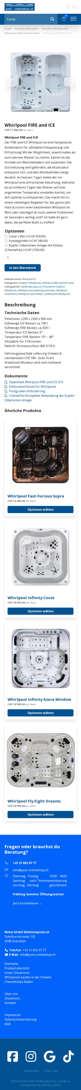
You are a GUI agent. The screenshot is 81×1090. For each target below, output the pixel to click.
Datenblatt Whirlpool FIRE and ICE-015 (36, 382)
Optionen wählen (41, 509)
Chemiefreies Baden (19, 982)
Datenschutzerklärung (21, 1019)
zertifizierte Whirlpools (57, 294)
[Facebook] (12, 1056)
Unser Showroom (17, 973)
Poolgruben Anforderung (27, 391)
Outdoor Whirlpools (55, 28)
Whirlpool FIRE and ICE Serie (22, 33)
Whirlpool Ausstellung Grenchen (36, 290)
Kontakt (10, 1003)
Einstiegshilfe (28, 241)
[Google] (50, 1056)
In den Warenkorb (22, 268)
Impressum (13, 1015)
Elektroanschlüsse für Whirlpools (32, 386)
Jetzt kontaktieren (25, 903)
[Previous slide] (12, 82)
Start (8, 28)
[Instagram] (30, 1056)
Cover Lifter (27, 236)
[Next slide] (68, 82)
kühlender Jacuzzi (31, 286)
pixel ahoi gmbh (50, 1085)
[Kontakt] (69, 7)
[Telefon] (74, 7)
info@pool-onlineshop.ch (30, 870)
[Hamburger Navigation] (73, 19)
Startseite (11, 964)
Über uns (11, 994)
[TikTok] (68, 1056)
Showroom (12, 998)
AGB (8, 1024)
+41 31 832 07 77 (24, 863)
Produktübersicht (26, 28)
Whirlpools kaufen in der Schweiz (28, 977)
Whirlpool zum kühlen (30, 294)
